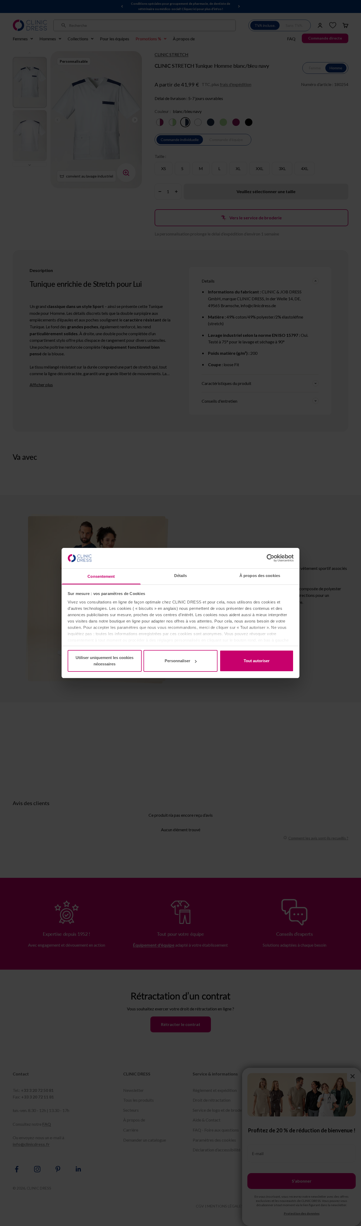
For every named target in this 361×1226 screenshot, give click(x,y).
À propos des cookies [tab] (259, 575)
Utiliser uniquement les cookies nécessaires (104, 660)
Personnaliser (177, 661)
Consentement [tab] (101, 576)
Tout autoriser (257, 661)
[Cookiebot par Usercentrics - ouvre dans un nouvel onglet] (270, 558)
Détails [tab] (180, 575)
